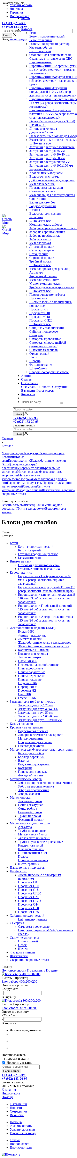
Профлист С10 (39, 313)
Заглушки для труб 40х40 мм (49, 154)
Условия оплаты (21, 1125)
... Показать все (40, 143)
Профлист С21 (28, 897)
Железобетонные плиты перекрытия (43, 646)
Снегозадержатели (42, 191)
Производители (21, 1147)
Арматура (36, 272)
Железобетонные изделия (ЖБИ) (52, 121)
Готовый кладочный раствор (49, 43)
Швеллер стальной (31, 849)
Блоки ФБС (37, 125)
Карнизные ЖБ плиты (33, 650)
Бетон (33, 32)
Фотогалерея (45, 390)
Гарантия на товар (23, 1133)
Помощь (7, 1097)
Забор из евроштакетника (47, 232)
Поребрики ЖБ (28, 687)
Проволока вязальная (33, 860)
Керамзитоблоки (41, 169)
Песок (33, 357)
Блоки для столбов (42, 202)
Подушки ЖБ (27, 683)
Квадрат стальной (30, 845)
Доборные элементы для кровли (52, 180)
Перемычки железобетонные (38, 664)
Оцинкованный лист (32, 853)
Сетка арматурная (41, 250)
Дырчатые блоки (41, 132)
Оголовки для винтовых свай (50, 55)
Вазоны (34, 209)
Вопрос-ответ (19, 1143)
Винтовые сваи (40, 51)
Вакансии (28, 390)
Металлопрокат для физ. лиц (49, 268)
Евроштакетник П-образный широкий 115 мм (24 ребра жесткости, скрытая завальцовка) (45, 609)
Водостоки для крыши (45, 213)
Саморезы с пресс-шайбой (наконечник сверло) (47, 344)
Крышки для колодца (33, 653)
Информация (11, 1093)
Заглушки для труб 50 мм (47, 158)
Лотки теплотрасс (30, 657)
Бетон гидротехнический (47, 36)
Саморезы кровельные (45, 339)
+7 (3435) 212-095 (14, 23)
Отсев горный (39, 353)
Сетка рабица (38, 254)
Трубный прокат (41, 261)
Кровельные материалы (46, 173)
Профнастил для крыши (46, 187)
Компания (9, 1089)
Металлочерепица (42, 184)
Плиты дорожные (30, 668)
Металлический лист (44, 280)
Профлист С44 (28, 904)
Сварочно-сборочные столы (49, 372)
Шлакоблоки (38, 368)
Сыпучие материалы (43, 350)
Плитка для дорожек (30, 508)
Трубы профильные (43, 276)
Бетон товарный (40, 40)
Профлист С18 (39, 316)
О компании (29, 387)
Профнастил (38, 298)
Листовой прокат (41, 246)
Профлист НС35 (29, 900)
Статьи (15, 1140)
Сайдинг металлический (46, 328)
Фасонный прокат (31, 819)
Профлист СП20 (40, 320)
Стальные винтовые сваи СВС (50, 58)
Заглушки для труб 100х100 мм (51, 165)
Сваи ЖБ (24, 694)
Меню (25, 18)
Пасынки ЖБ (27, 661)
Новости (45, 387)
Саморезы (36, 335)
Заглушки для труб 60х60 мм (49, 162)
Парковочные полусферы (47, 294)
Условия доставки (22, 1129)
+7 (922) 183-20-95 (14, 26)
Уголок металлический (45, 283)
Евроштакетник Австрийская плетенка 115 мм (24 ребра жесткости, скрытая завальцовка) (45, 620)
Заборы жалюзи (40, 239)
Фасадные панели (41, 364)
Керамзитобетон (40, 47)
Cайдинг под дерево (43, 331)
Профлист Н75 (28, 912)
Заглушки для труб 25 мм (47, 150)
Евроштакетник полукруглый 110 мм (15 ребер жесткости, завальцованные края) (46, 589)
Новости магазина (19, 1062)
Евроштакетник (40, 62)
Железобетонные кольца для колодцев (44, 642)
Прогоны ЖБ (27, 690)
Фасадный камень (38, 505)
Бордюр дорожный (42, 206)
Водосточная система (44, 176)
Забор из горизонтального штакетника (45, 782)
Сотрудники (60, 387)
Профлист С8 (38, 309)
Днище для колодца (43, 128)
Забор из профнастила (44, 235)
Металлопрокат (40, 243)
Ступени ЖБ (27, 698)
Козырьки (36, 217)
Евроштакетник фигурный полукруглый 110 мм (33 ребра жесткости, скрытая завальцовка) (52, 91)
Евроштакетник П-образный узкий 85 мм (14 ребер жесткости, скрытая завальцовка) (44, 579)
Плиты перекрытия (31, 675)
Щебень (34, 361)
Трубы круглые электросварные (51, 287)
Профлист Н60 (28, 908)
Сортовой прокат (41, 257)
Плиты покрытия (30, 679)
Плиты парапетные (31, 672)
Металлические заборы (45, 224)
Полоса (23, 856)
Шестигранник (28, 864)
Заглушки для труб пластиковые (52, 147)
